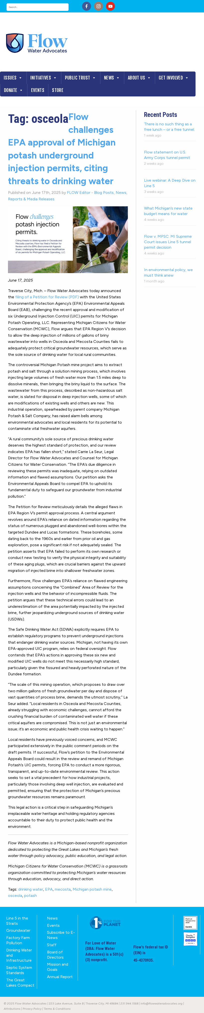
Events (37, 90)
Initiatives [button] (40, 77)
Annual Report (60, 976)
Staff (51, 944)
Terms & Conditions (57, 1009)
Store (57, 90)
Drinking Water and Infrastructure (19, 955)
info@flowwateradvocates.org (161, 1003)
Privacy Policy (32, 1009)
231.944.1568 (129, 1003)
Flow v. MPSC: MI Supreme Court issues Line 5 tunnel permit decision (168, 242)
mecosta (63, 889)
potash (30, 895)
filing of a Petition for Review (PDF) (47, 297)
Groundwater (18, 930)
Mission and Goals (57, 967)
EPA (49, 889)
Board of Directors (55, 955)
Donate (10, 90)
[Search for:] (42, 7)
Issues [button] (10, 77)
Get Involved (171, 77)
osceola (15, 895)
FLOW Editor (78, 192)
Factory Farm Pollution (18, 940)
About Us (136, 77)
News (109, 77)
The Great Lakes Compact (20, 983)
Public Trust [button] (77, 77)
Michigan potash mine (92, 889)
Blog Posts (104, 192)
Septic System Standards (19, 970)
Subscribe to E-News (61, 935)
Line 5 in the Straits (17, 921)
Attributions (12, 1009)
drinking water (30, 889)
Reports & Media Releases (31, 199)
